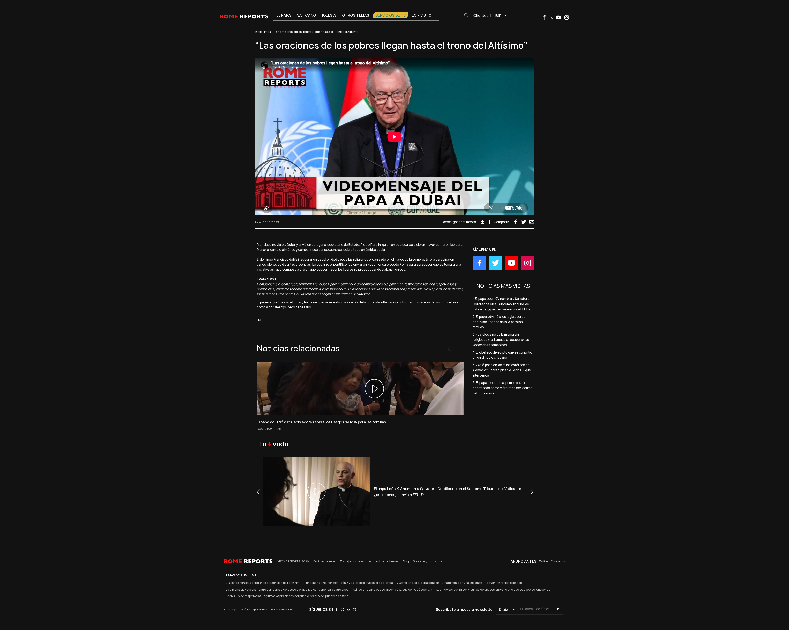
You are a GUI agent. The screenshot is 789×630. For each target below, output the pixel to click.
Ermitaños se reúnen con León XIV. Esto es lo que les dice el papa (349, 583)
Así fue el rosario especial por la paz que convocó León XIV (392, 589)
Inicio (258, 32)
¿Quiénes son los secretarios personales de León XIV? (263, 583)
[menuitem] (500, 15)
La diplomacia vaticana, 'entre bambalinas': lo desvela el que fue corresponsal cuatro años (287, 589)
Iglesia (329, 15)
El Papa (283, 15)
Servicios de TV (390, 15)
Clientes (480, 15)
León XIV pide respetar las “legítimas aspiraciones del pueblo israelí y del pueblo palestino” (288, 596)
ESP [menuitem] (498, 15)
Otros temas (355, 15)
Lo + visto (421, 15)
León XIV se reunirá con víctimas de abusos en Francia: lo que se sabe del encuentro (493, 589)
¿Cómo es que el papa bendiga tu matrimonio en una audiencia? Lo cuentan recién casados (459, 583)
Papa (267, 32)
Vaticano (306, 15)
